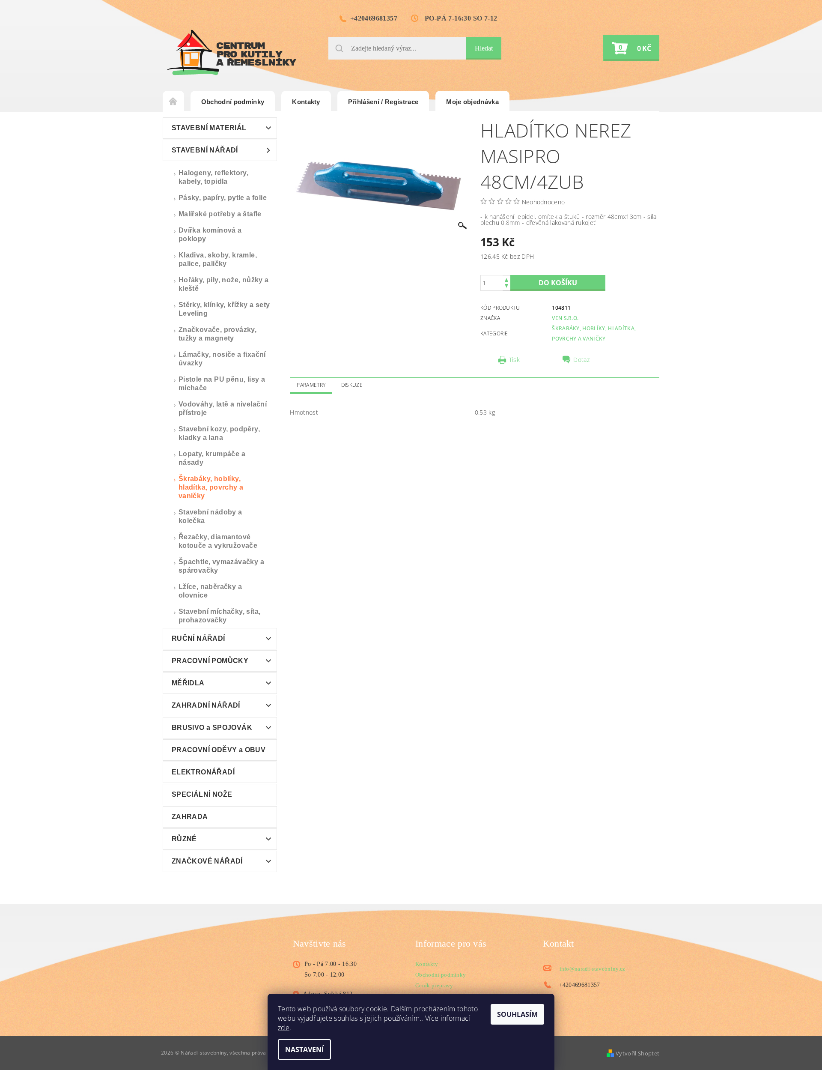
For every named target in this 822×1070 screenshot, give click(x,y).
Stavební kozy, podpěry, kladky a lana (219, 433)
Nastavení (304, 1049)
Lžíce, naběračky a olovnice (210, 591)
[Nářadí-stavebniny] (231, 52)
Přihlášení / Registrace (383, 101)
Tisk (514, 360)
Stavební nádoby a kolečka (210, 516)
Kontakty (306, 101)
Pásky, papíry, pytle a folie (223, 197)
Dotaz (581, 360)
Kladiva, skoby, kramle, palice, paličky (218, 259)
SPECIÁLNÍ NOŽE (202, 794)
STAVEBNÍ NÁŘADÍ (205, 150)
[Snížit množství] (506, 287)
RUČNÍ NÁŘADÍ (198, 638)
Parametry (311, 385)
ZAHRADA (190, 816)
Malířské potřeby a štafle (220, 214)
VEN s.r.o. (565, 318)
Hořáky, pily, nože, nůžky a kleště (224, 284)
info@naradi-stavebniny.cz (592, 968)
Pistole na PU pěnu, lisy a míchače (222, 384)
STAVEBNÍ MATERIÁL (209, 128)
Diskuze (352, 385)
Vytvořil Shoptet (637, 1053)
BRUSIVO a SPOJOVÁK (212, 727)
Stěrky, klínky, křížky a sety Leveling (224, 309)
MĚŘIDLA (188, 683)
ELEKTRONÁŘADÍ (203, 772)
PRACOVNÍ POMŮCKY (210, 660)
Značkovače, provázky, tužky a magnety (217, 334)
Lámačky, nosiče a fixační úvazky (222, 359)
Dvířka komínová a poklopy (210, 234)
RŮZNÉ (184, 839)
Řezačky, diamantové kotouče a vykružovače (218, 541)
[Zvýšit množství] (506, 279)
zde (283, 1027)
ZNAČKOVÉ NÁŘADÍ (207, 861)
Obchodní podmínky (232, 101)
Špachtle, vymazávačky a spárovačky (221, 566)
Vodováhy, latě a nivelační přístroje (223, 408)
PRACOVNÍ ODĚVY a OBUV (218, 749)
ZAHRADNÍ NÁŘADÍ (206, 705)
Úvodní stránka (173, 102)
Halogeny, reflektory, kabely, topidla (213, 177)
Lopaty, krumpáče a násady (212, 458)
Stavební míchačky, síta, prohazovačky (220, 616)
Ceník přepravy (434, 985)
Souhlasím (517, 1014)
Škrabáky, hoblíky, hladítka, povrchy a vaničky (211, 487)
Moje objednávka (472, 101)
